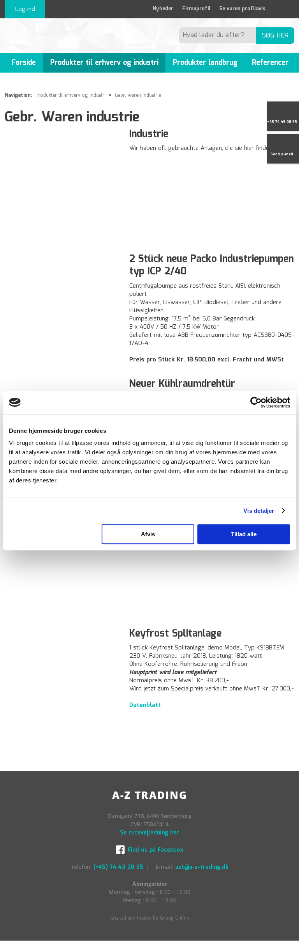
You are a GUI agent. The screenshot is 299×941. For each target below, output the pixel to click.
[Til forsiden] (50, 35)
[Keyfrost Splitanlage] (62, 686)
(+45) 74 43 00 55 (118, 867)
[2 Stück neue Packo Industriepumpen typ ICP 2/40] (62, 311)
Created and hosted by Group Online (149, 918)
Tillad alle (244, 534)
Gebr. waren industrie (138, 95)
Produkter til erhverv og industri (104, 62)
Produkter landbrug (205, 62)
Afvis (148, 534)
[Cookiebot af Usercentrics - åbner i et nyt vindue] (256, 402)
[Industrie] (62, 186)
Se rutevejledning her (149, 833)
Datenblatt (145, 705)
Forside (24, 62)
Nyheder (163, 9)
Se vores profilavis (242, 9)
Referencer (270, 62)
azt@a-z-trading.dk (202, 867)
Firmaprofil (196, 9)
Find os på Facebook (155, 850)
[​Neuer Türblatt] (62, 561)
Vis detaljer (258, 510)
